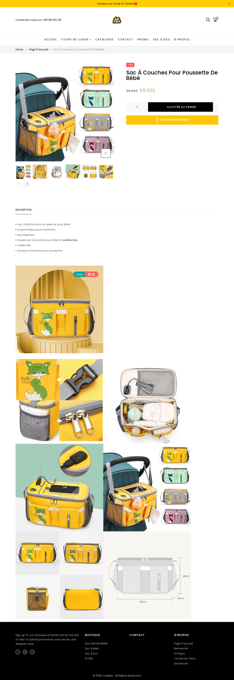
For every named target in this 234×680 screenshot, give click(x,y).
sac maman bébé (96, 643)
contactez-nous (184, 658)
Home (19, 49)
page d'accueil (183, 643)
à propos (179, 653)
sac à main (92, 648)
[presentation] (18, 184)
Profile (89, 658)
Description (24, 210)
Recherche (181, 648)
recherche (181, 663)
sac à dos (91, 653)
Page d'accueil (38, 49)
